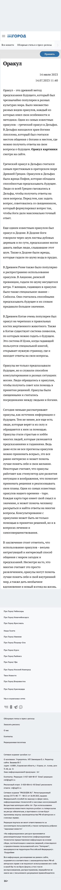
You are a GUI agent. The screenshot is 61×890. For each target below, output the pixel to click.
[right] (57, 45)
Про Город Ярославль (14, 623)
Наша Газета (9, 630)
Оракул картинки (44, 149)
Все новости (8, 44)
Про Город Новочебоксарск (16, 617)
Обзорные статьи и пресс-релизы (34, 44)
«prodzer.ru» (25, 754)
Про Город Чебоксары (14, 611)
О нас (6, 730)
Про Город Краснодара (14, 689)
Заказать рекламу (12, 724)
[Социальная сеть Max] (20, 707)
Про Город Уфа (10, 662)
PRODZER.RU (26, 792)
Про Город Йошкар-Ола (15, 642)
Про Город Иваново (13, 636)
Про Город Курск (11, 650)
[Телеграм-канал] (16, 707)
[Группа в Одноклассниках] (11, 707)
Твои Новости (10, 675)
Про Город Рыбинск (13, 656)
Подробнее (9, 852)
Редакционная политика (15, 742)
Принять (50, 54)
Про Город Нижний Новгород (17, 669)
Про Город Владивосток (15, 681)
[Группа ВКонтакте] (6, 707)
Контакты (8, 736)
